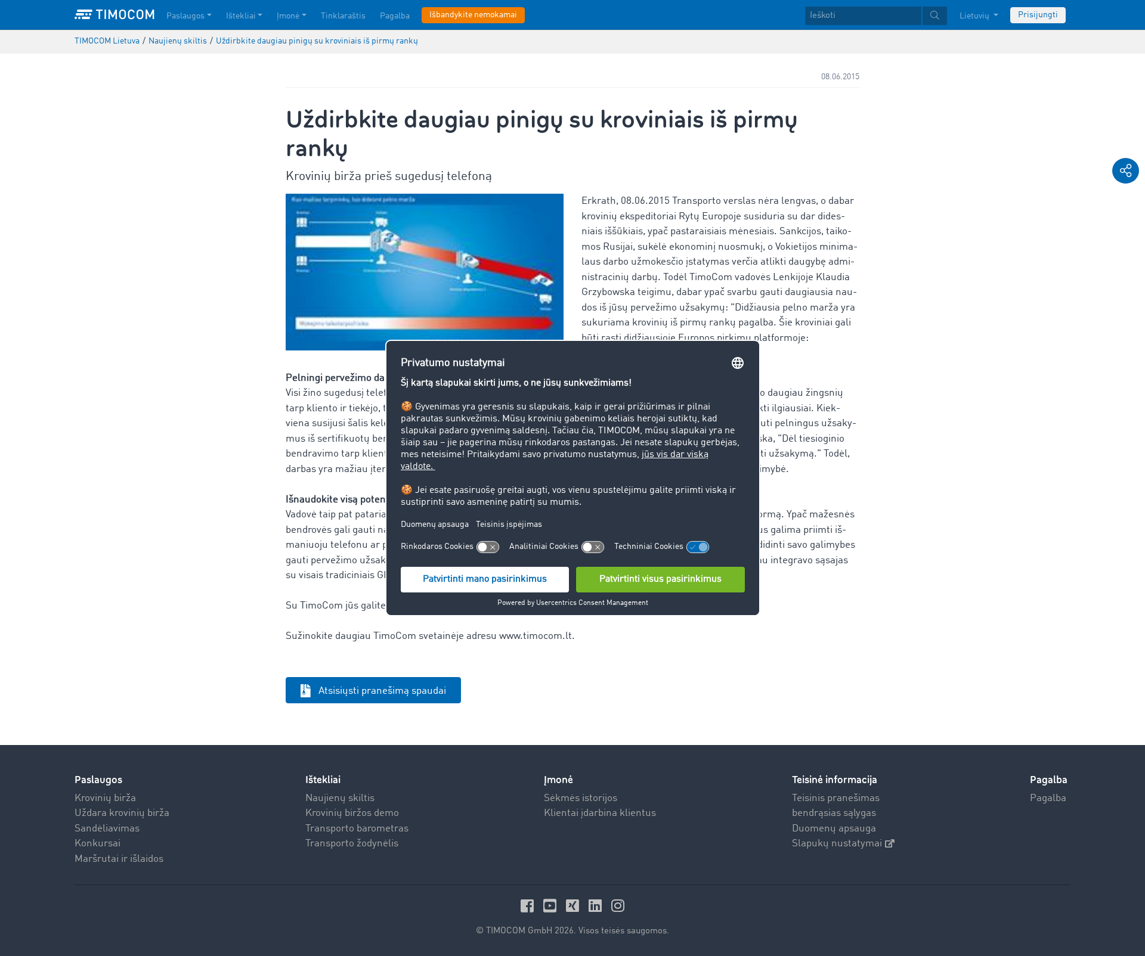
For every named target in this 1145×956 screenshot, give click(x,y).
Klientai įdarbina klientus (600, 813)
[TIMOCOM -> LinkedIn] (597, 905)
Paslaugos (185, 16)
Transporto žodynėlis (351, 844)
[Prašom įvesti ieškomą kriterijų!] (935, 16)
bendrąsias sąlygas (834, 813)
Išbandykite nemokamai (473, 15)
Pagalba (395, 16)
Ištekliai (241, 16)
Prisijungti (1038, 15)
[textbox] (876, 16)
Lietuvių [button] (975, 16)
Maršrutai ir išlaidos (119, 859)
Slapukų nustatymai (837, 844)
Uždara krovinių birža (122, 813)
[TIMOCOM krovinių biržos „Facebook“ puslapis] (529, 905)
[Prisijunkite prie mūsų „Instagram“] (617, 905)
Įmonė (288, 16)
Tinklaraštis (343, 16)
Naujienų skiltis (340, 798)
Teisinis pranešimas (836, 798)
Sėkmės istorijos (580, 798)
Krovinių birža (105, 798)
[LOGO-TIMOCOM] (114, 14)
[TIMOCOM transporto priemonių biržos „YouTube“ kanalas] (551, 905)
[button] (1125, 171)
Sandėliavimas (107, 829)
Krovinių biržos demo (352, 813)
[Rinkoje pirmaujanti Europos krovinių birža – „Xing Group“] (574, 905)
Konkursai (97, 844)
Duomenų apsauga (834, 829)
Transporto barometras (357, 829)
